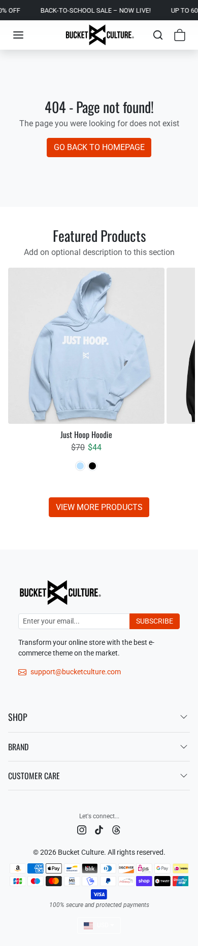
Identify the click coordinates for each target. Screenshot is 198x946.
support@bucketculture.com (75, 672)
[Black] (92, 466)
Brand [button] (18, 747)
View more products (99, 507)
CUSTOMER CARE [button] (34, 776)
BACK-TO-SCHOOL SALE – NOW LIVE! (91, 10)
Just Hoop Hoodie (86, 435)
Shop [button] (17, 716)
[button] (18, 35)
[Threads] (116, 829)
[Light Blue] (80, 466)
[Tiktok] (99, 829)
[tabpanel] (99, 392)
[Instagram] (81, 829)
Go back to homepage (99, 147)
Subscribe (154, 621)
